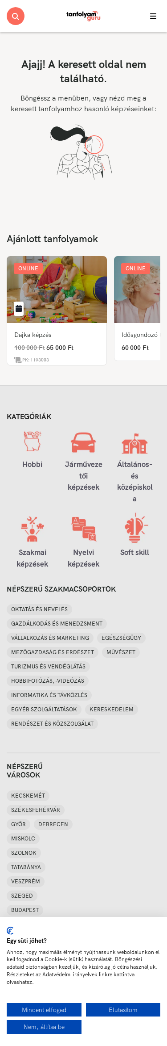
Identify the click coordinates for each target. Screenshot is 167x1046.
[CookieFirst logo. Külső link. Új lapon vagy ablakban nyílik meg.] (10, 931)
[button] (28, 268)
